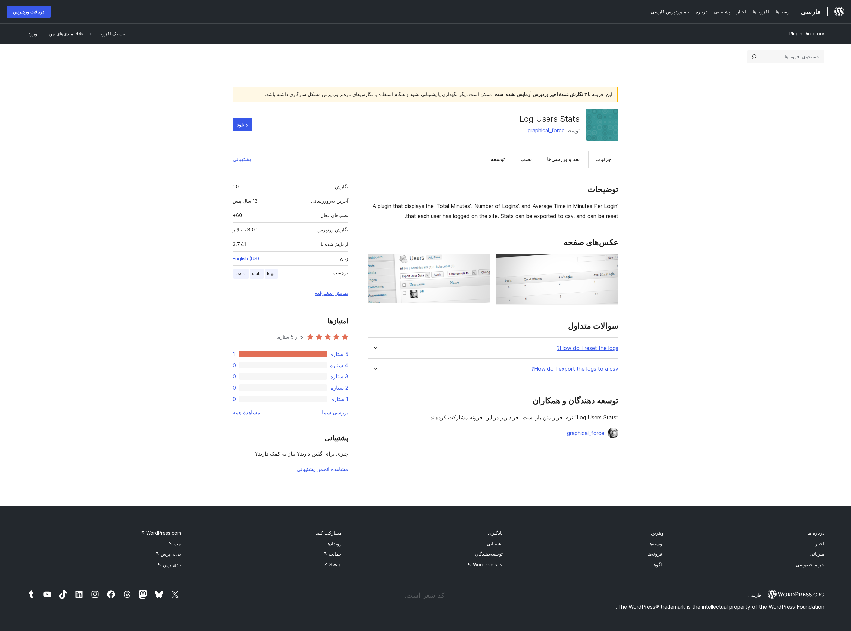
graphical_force (546, 130)
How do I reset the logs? (587, 348)
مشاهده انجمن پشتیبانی (322, 469)
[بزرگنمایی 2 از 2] (481, 262)
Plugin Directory (806, 33)
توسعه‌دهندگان (489, 554)
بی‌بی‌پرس (168, 554)
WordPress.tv (485, 564)
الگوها (658, 564)
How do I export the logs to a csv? (574, 369)
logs (271, 273)
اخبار (819, 543)
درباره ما (815, 533)
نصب (526, 159)
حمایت (332, 554)
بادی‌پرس (169, 564)
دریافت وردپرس (28, 11)
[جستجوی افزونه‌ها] (754, 56)
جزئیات (603, 159)
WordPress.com (161, 533)
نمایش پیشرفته (331, 292)
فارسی (754, 595)
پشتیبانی (242, 159)
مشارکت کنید (329, 533)
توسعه (498, 159)
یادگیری (495, 533)
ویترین (657, 533)
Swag (333, 564)
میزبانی (817, 554)
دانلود (242, 124)
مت (174, 543)
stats (257, 273)
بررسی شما (335, 412)
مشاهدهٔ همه (246, 412)
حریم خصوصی (810, 564)
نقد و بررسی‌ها (563, 159)
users (241, 273)
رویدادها (334, 543)
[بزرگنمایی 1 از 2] (609, 262)
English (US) (246, 258)
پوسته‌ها (656, 543)
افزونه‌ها (655, 554)
